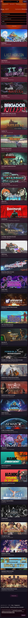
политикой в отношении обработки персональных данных (12, 611)
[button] (21, 1)
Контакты (12, 4)
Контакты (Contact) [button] (5, 607)
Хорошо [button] (23, 615)
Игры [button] (12, 605)
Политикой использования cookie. (8, 612)
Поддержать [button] (17, 605)
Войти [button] (25, 1)
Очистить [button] (14, 26)
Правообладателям (21, 4)
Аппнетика (24, 9)
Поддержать (5, 4)
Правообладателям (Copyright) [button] (17, 607)
